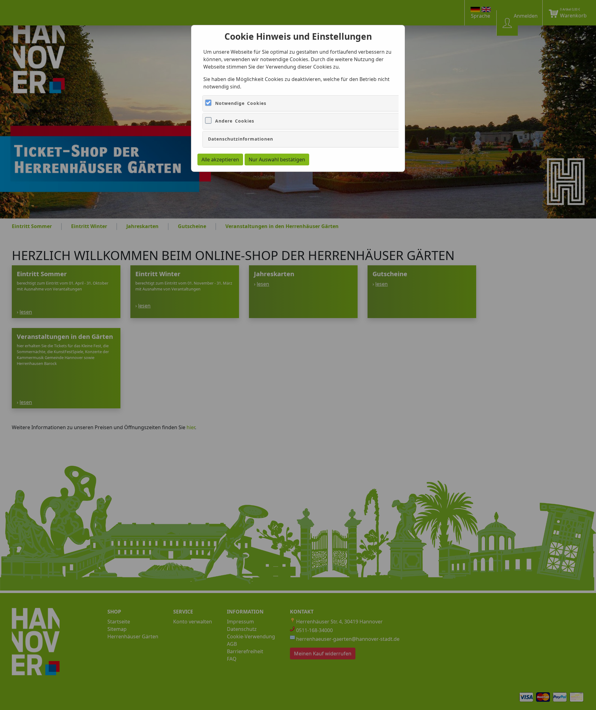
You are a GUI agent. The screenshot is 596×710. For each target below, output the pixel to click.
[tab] (357, 103)
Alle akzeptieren (220, 159)
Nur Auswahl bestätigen (277, 159)
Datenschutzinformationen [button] (240, 139)
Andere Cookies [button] (234, 121)
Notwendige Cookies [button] (240, 103)
